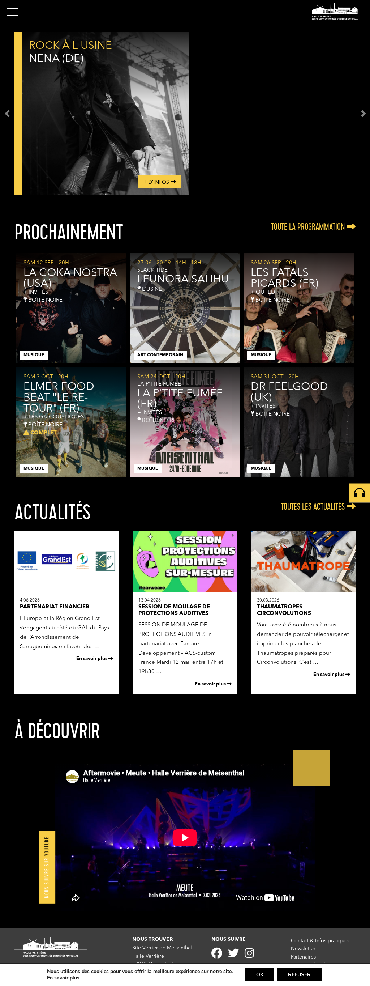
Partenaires (303, 957)
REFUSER (299, 974)
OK (259, 974)
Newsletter (303, 948)
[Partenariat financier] (66, 590)
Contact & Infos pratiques (320, 940)
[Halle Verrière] (335, 11)
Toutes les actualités (314, 506)
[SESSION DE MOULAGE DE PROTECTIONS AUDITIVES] (185, 590)
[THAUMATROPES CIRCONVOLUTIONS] (303, 590)
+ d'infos (157, 181)
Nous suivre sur (46, 867)
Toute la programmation (309, 226)
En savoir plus (92, 658)
